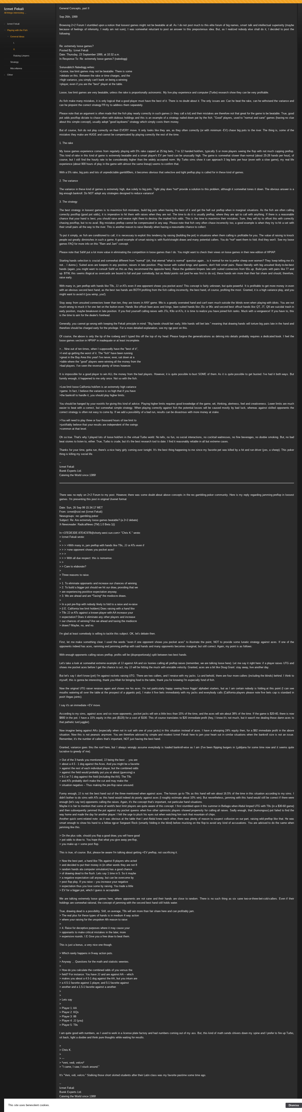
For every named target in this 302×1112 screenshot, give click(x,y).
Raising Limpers (21, 55)
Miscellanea (16, 68)
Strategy (14, 62)
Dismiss (294, 1105)
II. (14, 49)
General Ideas (17, 36)
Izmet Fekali (13, 24)
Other (10, 74)
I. (14, 43)
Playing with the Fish (17, 30)
